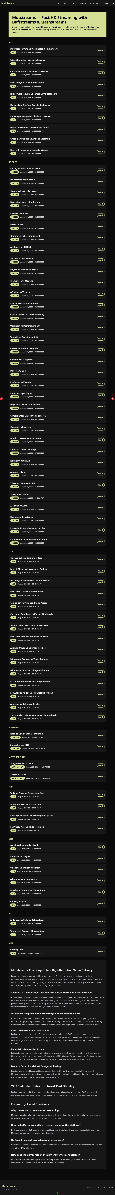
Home (88, 1187)
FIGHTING (83, 3)
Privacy (103, 1187)
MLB (74, 3)
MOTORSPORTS (96, 3)
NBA (106, 3)
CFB (112, 3)
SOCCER (66, 3)
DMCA (111, 1187)
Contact (96, 1187)
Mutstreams (8, 3)
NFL (59, 3)
